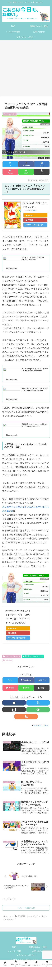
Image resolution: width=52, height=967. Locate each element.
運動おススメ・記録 (38, 947)
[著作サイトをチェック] (14, 703)
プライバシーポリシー (26, 955)
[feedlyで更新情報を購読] (38, 709)
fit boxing (9, 660)
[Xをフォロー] (38, 703)
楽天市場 (29, 220)
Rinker (34, 210)
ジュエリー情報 (14, 951)
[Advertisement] (26, 69)
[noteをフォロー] (14, 709)
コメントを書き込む (26, 908)
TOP (14, 947)
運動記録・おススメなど (34, 656)
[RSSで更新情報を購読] (26, 716)
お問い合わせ (38, 951)
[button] (42, 172)
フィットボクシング (12, 656)
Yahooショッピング (34, 225)
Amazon (29, 215)
